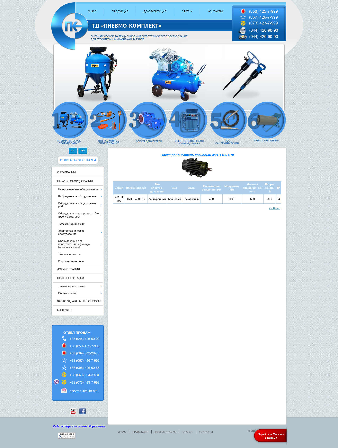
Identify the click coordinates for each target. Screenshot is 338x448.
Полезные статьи (70, 278)
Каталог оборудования (75, 181)
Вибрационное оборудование (77, 196)
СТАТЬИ (187, 11)
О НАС (92, 11)
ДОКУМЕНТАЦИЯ (155, 11)
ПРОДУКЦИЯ (120, 11)
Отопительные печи (71, 261)
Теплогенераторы (69, 254)
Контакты (64, 310)
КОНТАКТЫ (215, 11)
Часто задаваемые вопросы (79, 301)
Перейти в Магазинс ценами (271, 436)
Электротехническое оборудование (71, 232)
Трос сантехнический (71, 223)
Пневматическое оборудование (78, 189)
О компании (66, 172)
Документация (68, 269)
